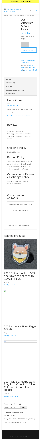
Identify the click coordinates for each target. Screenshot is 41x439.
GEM (33, 67)
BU (30, 67)
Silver (10, 15)
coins (15, 15)
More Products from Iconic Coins (18, 116)
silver (26, 70)
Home (6, 15)
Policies (9, 86)
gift (22, 70)
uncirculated (32, 70)
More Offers (10, 94)
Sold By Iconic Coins (28, 60)
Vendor (8, 79)
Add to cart (28, 50)
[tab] (20, 79)
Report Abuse (25, 63)
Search (24, 407)
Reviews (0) (10, 83)
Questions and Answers (15, 90)
